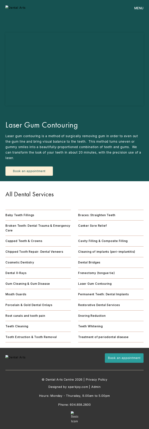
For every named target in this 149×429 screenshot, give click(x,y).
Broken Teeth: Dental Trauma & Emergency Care (37, 228)
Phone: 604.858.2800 (74, 404)
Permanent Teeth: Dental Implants (103, 294)
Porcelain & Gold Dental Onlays (28, 305)
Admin (96, 387)
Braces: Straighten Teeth (96, 215)
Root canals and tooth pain (25, 315)
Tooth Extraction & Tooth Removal (31, 337)
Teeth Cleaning (16, 326)
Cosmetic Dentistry (19, 262)
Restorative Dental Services (99, 305)
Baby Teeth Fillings (19, 215)
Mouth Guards (15, 294)
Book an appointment (124, 358)
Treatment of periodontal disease (103, 337)
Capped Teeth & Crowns (23, 241)
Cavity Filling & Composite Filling (103, 241)
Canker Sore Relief (92, 225)
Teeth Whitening (90, 326)
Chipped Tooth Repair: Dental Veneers (34, 251)
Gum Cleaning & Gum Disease (27, 283)
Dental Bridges (89, 262)
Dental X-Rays (15, 273)
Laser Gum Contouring (95, 283)
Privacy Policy (96, 379)
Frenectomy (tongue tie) (96, 273)
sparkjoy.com (78, 387)
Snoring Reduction (92, 315)
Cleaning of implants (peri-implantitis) (106, 251)
